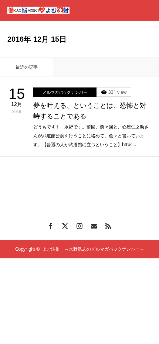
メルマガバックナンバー (65, 92)
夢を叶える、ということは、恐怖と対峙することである (89, 111)
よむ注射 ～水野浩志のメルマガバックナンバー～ (93, 249)
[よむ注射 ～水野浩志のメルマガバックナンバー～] (38, 10)
